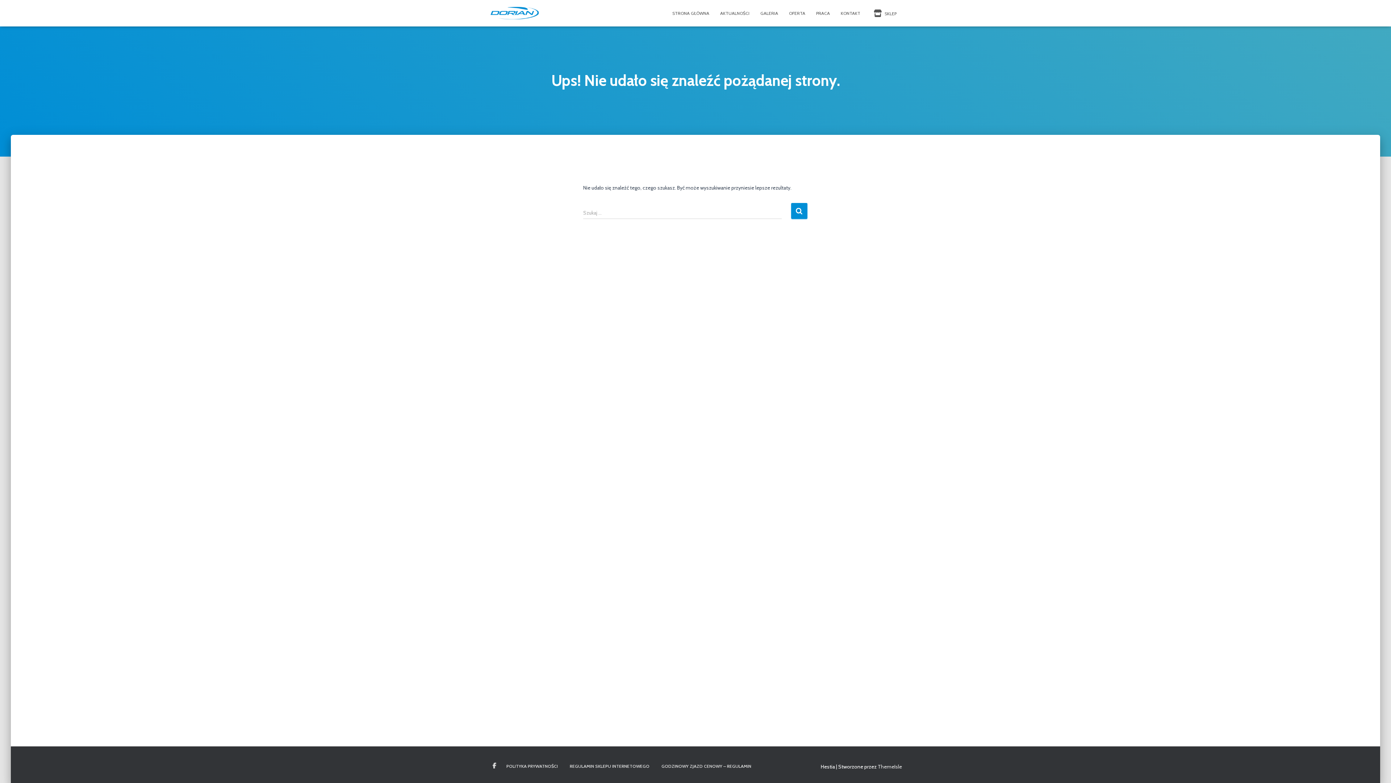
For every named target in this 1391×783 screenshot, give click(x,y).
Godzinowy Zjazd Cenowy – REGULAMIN (706, 766)
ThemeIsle (890, 766)
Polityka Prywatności (532, 766)
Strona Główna (690, 13)
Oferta (797, 13)
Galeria (769, 13)
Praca (823, 13)
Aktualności (734, 13)
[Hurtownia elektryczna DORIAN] (515, 13)
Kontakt (850, 13)
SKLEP (890, 13)
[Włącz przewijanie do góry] (1376, 768)
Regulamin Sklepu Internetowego (609, 766)
